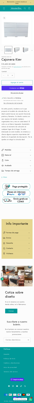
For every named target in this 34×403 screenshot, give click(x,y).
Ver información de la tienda (13, 103)
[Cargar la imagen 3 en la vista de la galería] (25, 50)
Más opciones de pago (17, 93)
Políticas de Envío (9, 359)
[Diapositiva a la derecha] (32, 50)
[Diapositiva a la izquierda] (2, 50)
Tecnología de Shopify (24, 401)
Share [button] (5, 177)
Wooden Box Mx (13, 401)
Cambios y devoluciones (12, 363)
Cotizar (11, 311)
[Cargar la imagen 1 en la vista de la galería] (8, 50)
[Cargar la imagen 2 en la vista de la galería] (17, 50)
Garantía (6, 354)
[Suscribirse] (28, 340)
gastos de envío (18, 66)
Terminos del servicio (11, 372)
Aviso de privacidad (10, 367)
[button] (4, 8)
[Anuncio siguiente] (31, 3)
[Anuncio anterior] (4, 3)
